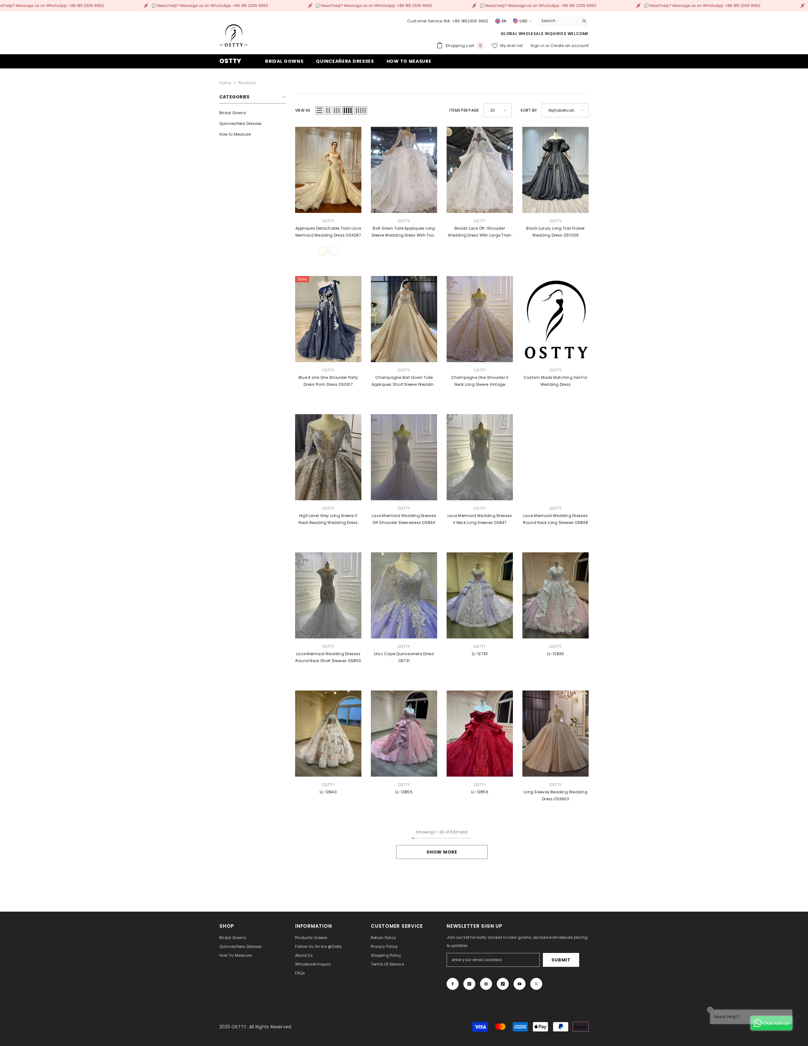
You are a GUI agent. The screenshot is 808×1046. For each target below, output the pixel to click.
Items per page (464, 110)
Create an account (569, 45)
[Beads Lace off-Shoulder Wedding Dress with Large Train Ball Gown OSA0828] (480, 170)
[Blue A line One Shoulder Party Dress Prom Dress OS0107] (328, 319)
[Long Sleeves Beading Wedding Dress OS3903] (555, 733)
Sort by (528, 110)
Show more (441, 852)
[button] (319, 110)
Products (247, 82)
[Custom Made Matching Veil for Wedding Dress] (555, 319)
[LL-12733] (480, 595)
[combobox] (558, 21)
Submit (560, 960)
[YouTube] (520, 984)
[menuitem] (252, 113)
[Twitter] (536, 984)
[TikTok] (503, 984)
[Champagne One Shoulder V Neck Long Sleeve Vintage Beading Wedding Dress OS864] (480, 319)
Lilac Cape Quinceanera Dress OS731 (404, 657)
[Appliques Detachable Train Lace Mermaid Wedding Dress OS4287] (328, 170)
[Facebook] (453, 984)
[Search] (563, 21)
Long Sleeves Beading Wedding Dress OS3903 (555, 795)
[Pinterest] (486, 984)
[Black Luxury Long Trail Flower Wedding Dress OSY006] (555, 170)
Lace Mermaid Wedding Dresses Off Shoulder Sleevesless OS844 (404, 519)
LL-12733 (480, 653)
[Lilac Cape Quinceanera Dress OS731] (404, 595)
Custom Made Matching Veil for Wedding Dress (555, 381)
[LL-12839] (555, 595)
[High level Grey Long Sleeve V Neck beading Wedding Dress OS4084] (328, 457)
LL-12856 (479, 792)
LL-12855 (404, 792)
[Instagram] (469, 984)
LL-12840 (328, 792)
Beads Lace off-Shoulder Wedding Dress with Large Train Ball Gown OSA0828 (479, 232)
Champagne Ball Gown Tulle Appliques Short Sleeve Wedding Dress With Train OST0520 (403, 381)
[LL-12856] (480, 733)
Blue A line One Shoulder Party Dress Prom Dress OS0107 (328, 381)
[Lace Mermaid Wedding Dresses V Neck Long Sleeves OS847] (480, 457)
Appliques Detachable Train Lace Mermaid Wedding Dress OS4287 (328, 232)
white (334, 251)
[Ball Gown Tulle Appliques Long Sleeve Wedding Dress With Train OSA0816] (404, 170)
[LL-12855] (404, 733)
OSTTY (328, 221)
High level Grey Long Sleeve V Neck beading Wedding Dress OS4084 (328, 519)
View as (303, 110)
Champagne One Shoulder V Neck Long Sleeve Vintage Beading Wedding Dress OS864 (479, 381)
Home (225, 82)
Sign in (538, 45)
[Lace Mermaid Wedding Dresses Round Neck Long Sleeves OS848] (555, 457)
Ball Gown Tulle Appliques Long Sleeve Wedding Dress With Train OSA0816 (404, 232)
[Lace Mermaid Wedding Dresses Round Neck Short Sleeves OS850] (328, 595)
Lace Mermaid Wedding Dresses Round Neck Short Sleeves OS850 (328, 657)
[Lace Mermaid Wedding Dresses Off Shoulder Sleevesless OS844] (404, 457)
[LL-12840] (328, 733)
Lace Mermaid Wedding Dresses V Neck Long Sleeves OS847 (480, 519)
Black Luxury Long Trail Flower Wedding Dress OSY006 (555, 232)
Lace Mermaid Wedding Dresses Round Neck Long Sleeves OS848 (555, 519)
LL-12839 (555, 653)
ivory (323, 251)
